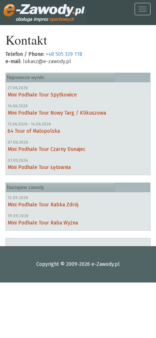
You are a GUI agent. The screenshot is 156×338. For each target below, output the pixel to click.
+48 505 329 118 (64, 54)
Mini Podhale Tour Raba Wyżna (43, 223)
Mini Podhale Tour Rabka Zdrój (43, 205)
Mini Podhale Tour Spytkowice (42, 95)
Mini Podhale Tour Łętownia (39, 167)
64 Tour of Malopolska (34, 131)
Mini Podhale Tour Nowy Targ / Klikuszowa (57, 113)
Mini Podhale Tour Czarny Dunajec (47, 149)
